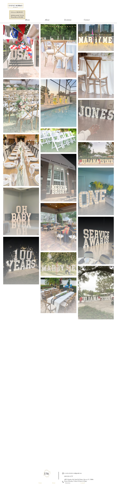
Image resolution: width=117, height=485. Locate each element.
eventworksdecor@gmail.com (73, 473)
